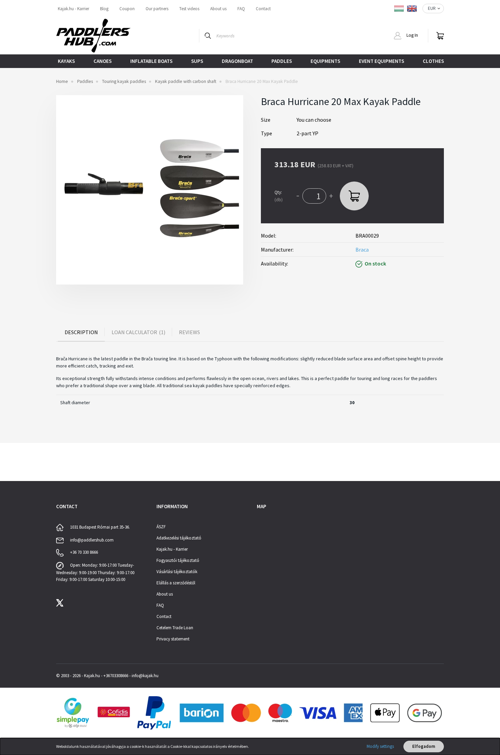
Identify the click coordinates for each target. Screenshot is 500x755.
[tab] (81, 332)
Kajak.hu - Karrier (73, 9)
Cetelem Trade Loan (174, 628)
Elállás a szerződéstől (175, 583)
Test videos (189, 9)
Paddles (281, 61)
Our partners (157, 9)
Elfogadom (423, 746)
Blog (104, 9)
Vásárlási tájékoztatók (176, 571)
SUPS (197, 61)
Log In (411, 35)
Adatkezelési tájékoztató (178, 538)
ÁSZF (161, 527)
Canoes (103, 61)
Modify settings (380, 746)
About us (218, 9)
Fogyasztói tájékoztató (177, 560)
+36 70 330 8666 (84, 552)
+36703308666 (115, 676)
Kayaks (66, 61)
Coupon (127, 9)
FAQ (241, 9)
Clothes (433, 61)
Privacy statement (172, 639)
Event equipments (381, 61)
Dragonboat (237, 61)
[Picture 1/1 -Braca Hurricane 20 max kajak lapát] (149, 189)
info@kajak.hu (145, 676)
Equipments (325, 61)
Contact (263, 9)
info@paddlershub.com (92, 540)
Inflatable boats (151, 61)
